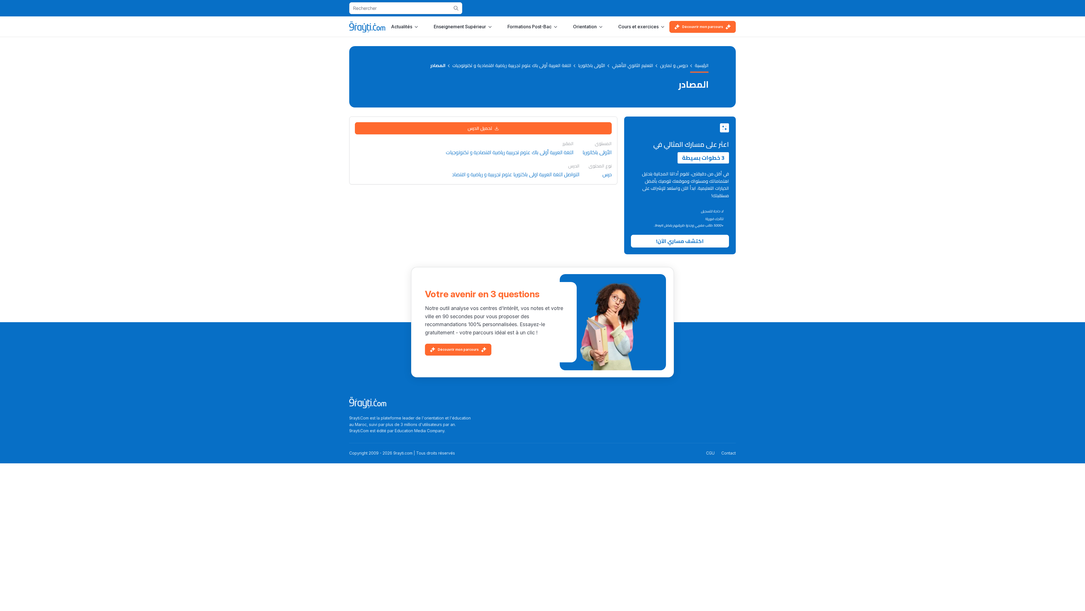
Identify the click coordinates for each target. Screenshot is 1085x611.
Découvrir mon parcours (702, 27)
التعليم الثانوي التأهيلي (632, 65)
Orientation (585, 26)
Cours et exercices (638, 26)
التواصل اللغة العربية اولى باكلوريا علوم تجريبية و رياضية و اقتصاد (516, 175)
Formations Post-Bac (529, 26)
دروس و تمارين (674, 65)
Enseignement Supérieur (460, 26)
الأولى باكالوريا (591, 65)
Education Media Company (419, 430)
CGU (710, 453)
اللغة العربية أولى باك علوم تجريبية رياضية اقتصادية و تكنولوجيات (511, 65)
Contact (728, 453)
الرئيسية (702, 65)
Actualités (401, 26)
